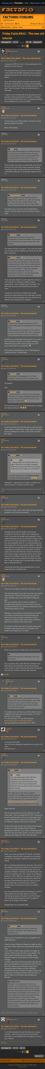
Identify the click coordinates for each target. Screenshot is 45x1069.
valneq (8, 680)
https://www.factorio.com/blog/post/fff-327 (18, 720)
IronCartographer (15, 195)
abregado (4, 133)
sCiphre (3, 106)
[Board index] (19, 10)
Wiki (26, 3)
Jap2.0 (3, 439)
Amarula (3, 910)
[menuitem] (9, 23)
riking (7, 50)
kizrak (7, 1018)
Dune (2, 636)
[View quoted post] (19, 149)
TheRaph (13, 321)
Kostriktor (9, 728)
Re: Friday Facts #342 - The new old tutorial (21, 58)
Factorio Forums (18, 17)
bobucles (4, 413)
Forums (19, 3)
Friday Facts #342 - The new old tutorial (23, 35)
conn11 (3, 496)
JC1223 (3, 518)
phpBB (16, 1064)
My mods (4, 1043)
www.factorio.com (8, 20)
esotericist (4, 840)
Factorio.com (7, 3)
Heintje (3, 574)
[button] (23, 46)
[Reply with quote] (38, 51)
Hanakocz (13, 235)
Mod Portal (35, 3)
